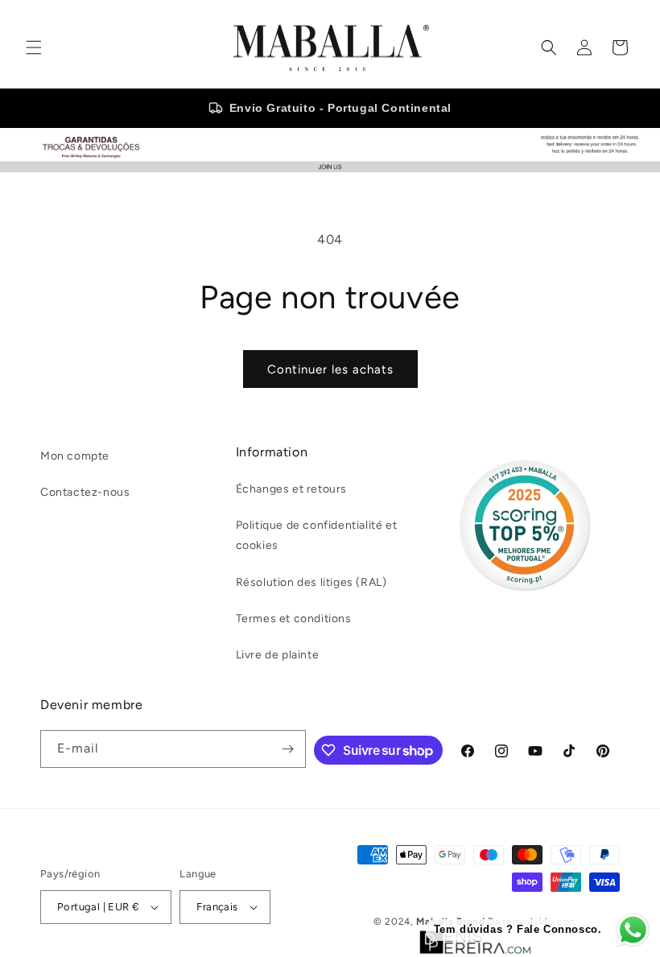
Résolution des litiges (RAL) (311, 582)
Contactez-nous (85, 492)
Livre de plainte (278, 655)
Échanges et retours (291, 489)
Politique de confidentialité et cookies (317, 535)
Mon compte (74, 456)
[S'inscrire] (287, 749)
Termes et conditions (294, 618)
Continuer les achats (330, 369)
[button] (34, 47)
